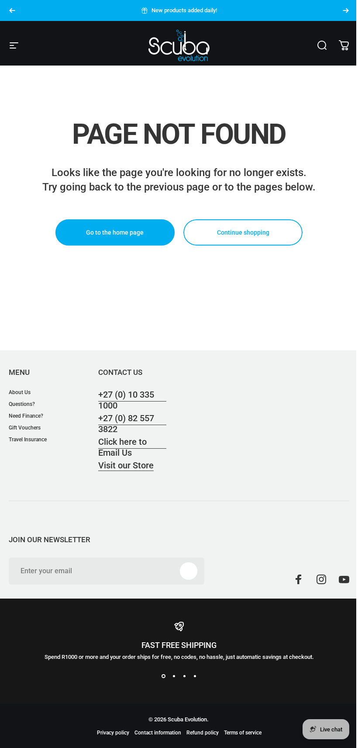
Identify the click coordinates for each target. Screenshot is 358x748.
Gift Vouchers (25, 428)
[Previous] (12, 10)
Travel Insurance (28, 439)
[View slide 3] (184, 676)
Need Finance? (26, 416)
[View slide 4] (194, 676)
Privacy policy (113, 733)
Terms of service (243, 733)
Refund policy (202, 733)
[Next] (345, 10)
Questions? (22, 404)
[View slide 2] (174, 676)
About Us (20, 392)
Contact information (157, 733)
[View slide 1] (163, 676)
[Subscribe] (188, 571)
